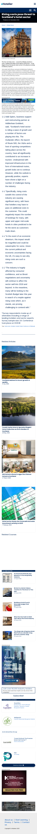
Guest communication (19, 741)
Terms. (17, 822)
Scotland (13, 326)
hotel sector (7, 326)
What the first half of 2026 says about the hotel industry (24, 617)
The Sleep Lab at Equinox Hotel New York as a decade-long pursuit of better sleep (24, 632)
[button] (35, 4)
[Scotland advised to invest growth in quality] (18, 362)
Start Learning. (21, 820)
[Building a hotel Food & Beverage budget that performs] (7, 606)
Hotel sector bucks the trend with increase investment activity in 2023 (18, 522)
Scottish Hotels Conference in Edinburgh (25, 326)
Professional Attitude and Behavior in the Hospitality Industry (23, 575)
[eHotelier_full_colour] (7, 4)
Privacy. (8, 822)
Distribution (16, 706)
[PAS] (7, 756)
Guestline (17, 703)
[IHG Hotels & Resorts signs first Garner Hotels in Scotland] (18, 456)
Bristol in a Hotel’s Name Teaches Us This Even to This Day (23, 589)
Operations (22, 706)
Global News (10, 25)
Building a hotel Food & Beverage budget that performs (22, 604)
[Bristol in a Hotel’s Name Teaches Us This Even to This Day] (7, 592)
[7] (13, 684)
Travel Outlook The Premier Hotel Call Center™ (23, 739)
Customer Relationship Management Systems (24, 719)
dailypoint (17, 717)
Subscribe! (18, 695)
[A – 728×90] (18, 102)
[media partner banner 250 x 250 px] (14, 794)
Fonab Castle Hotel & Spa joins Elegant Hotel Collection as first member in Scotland (16, 429)
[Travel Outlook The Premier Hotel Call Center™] (7, 742)
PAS (15, 753)
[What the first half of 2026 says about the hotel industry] (7, 621)
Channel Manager (26, 704)
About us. (9, 820)
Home (3, 25)
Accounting (16, 754)
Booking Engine (17, 704)
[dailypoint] (7, 721)
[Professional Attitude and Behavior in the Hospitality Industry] (7, 577)
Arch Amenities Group (9, 732)
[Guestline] (7, 706)
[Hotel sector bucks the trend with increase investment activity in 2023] (18, 503)
